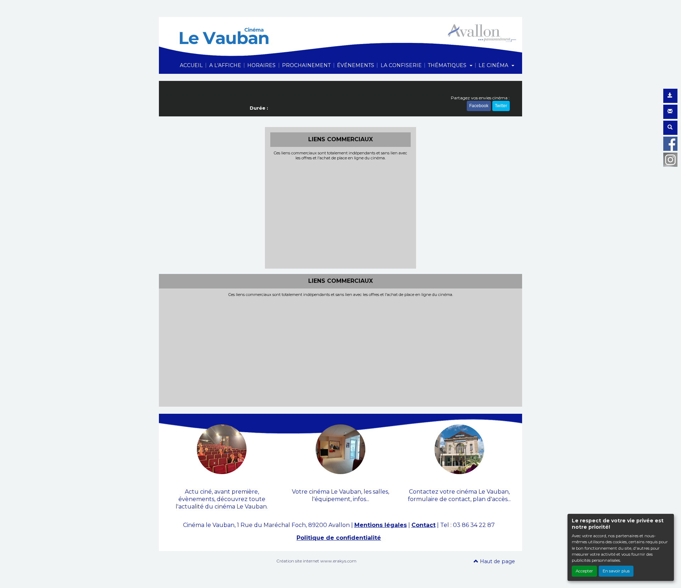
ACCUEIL (191, 65)
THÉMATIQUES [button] (448, 65)
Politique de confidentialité (339, 537)
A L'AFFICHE (225, 65)
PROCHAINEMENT (306, 65)
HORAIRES (261, 65)
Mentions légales (380, 525)
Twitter (501, 105)
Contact (423, 525)
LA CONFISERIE (401, 65)
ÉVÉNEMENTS (355, 65)
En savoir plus (616, 570)
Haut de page (496, 561)
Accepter (584, 570)
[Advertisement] (340, 213)
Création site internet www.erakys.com (316, 561)
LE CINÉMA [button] (494, 65)
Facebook (478, 105)
